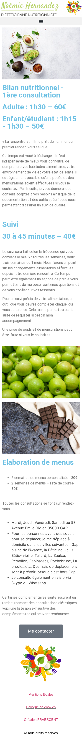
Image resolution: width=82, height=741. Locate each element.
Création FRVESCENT (41, 720)
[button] (41, 21)
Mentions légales (41, 694)
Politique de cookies (41, 707)
